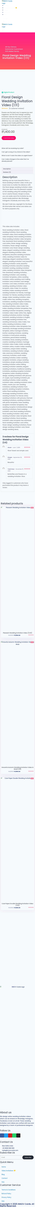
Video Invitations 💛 (11, 8)
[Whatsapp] (14, 1135)
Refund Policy (6, 1194)
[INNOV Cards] (17, 2)
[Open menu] (3, 31)
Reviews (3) (7, 172)
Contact (7, 12)
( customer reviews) (16, 108)
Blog (6, 10)
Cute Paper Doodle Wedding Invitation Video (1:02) (17, 904)
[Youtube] (10, 1135)
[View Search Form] (4, 21)
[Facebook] (2, 1135)
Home (7, 5)
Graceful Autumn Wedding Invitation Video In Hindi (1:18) (18, 768)
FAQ (6, 14)
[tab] (17, 147)
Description (7, 169)
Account (5, 18)
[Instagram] (18, 1135)
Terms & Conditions (8, 1190)
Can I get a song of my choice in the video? (16, 152)
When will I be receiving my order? (13, 148)
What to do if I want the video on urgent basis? (17, 155)
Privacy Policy (6, 1197)
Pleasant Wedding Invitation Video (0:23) (17, 633)
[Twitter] (6, 1135)
